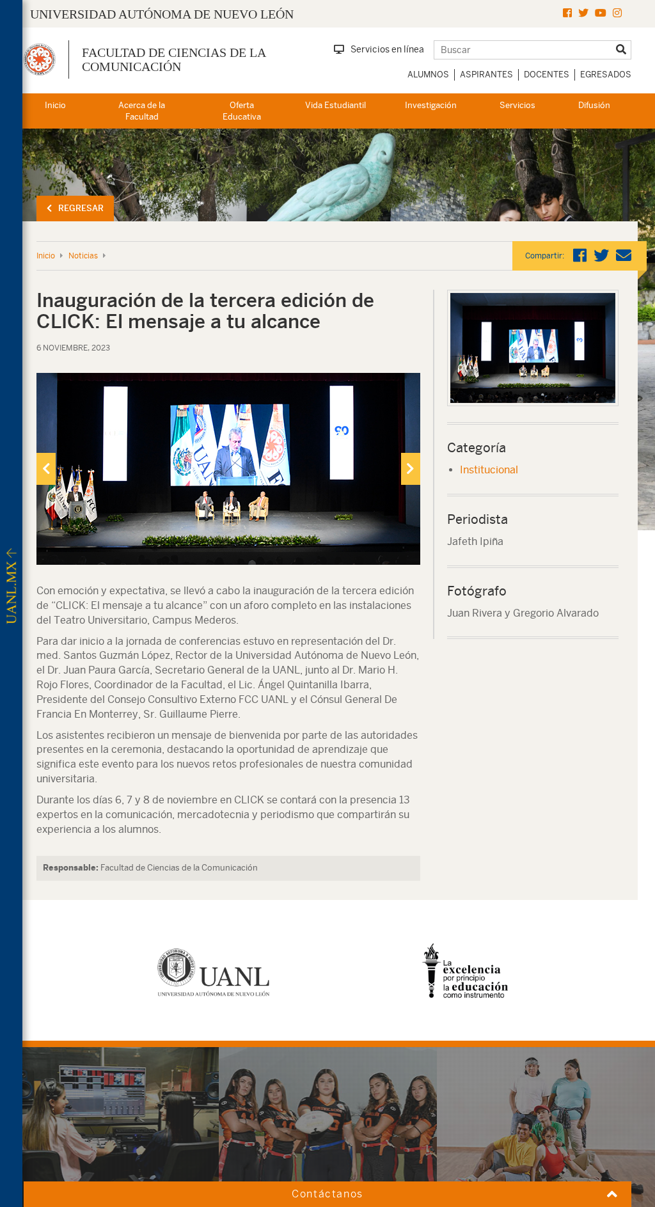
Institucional (489, 470)
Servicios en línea (387, 49)
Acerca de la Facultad (141, 111)
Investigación (431, 105)
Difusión (594, 105)
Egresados (605, 74)
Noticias (83, 255)
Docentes (546, 74)
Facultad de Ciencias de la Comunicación (173, 59)
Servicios (517, 105)
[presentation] (46, 469)
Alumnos (428, 74)
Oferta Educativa (242, 111)
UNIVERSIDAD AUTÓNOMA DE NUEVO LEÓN (162, 14)
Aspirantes (486, 74)
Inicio (55, 105)
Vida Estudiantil (335, 105)
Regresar (81, 208)
